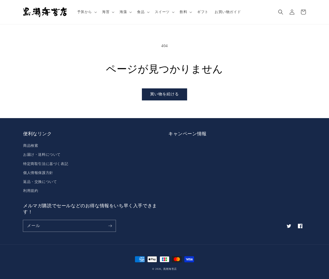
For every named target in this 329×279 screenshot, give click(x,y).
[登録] (110, 225)
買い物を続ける (164, 94)
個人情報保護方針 (38, 173)
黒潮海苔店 (170, 268)
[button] (86, 12)
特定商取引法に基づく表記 (45, 164)
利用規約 (30, 191)
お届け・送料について (42, 155)
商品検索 (30, 146)
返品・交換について (40, 182)
